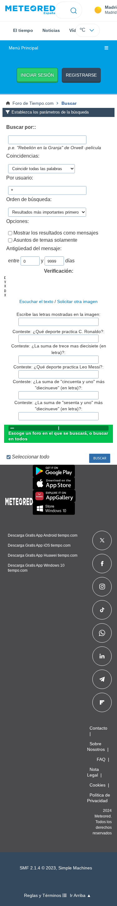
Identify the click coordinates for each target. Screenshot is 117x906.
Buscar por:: (21, 127)
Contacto (98, 728)
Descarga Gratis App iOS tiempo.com (39, 545)
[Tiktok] (102, 610)
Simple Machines (75, 868)
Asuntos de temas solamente (45, 240)
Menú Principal (23, 48)
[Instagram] (102, 586)
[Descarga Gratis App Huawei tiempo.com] (54, 496)
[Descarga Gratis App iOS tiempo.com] (54, 483)
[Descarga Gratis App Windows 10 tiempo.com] (54, 508)
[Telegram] (102, 679)
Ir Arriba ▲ (80, 895)
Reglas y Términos (43, 895)
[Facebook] (102, 563)
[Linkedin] (102, 656)
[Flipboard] (102, 702)
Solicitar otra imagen (77, 301)
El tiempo (23, 30)
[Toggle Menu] (106, 48)
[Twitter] (102, 540)
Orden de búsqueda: (28, 199)
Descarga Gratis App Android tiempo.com (42, 535)
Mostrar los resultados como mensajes (55, 232)
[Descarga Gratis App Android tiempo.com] (54, 471)
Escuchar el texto (36, 301)
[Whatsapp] (102, 633)
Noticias (51, 30)
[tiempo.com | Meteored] (19, 500)
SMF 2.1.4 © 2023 (38, 868)
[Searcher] (74, 10)
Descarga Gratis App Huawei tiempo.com (42, 555)
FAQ (101, 759)
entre (13, 260)
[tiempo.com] (30, 10)
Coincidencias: (22, 156)
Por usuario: (19, 177)
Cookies (97, 784)
